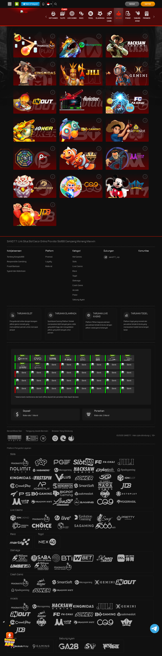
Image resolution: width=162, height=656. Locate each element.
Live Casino (72, 18)
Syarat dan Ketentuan (16, 271)
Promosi (146, 18)
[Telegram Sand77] (154, 628)
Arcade (118, 18)
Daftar (148, 4)
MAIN (34, 44)
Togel (90, 18)
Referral (48, 266)
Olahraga (100, 18)
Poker (128, 18)
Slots (62, 18)
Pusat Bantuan (13, 266)
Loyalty (48, 261)
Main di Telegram (32, 4)
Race (81, 18)
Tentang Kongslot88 (15, 256)
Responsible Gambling (16, 261)
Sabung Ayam (137, 19)
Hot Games (53, 18)
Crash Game (109, 19)
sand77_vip (114, 257)
